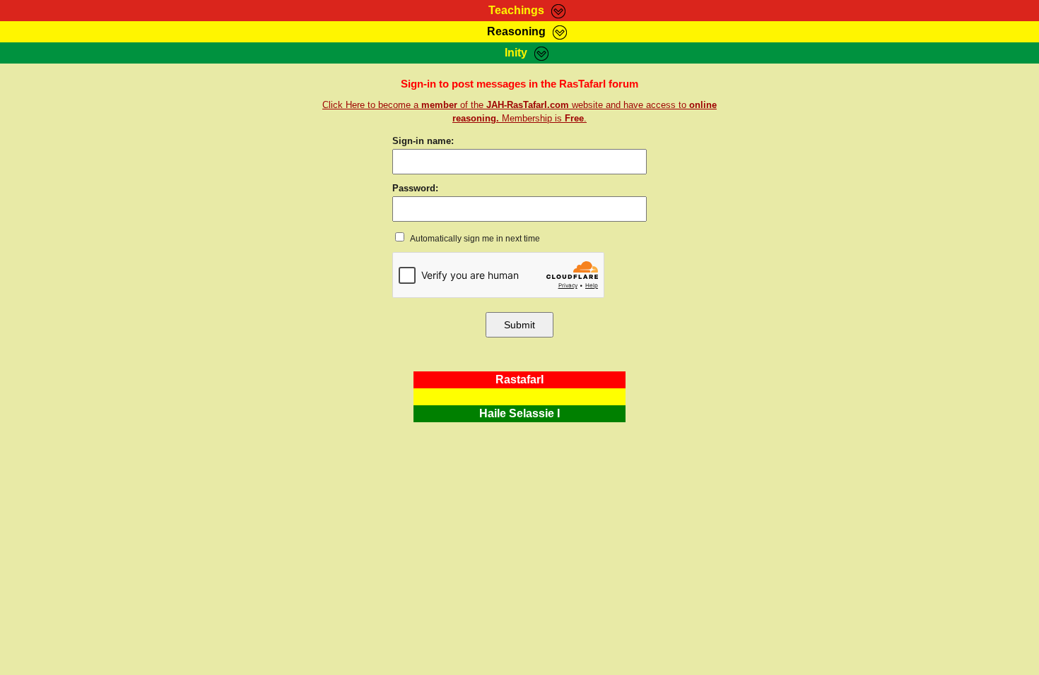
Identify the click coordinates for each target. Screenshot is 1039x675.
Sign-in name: (423, 141)
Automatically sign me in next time (474, 239)
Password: (415, 188)
